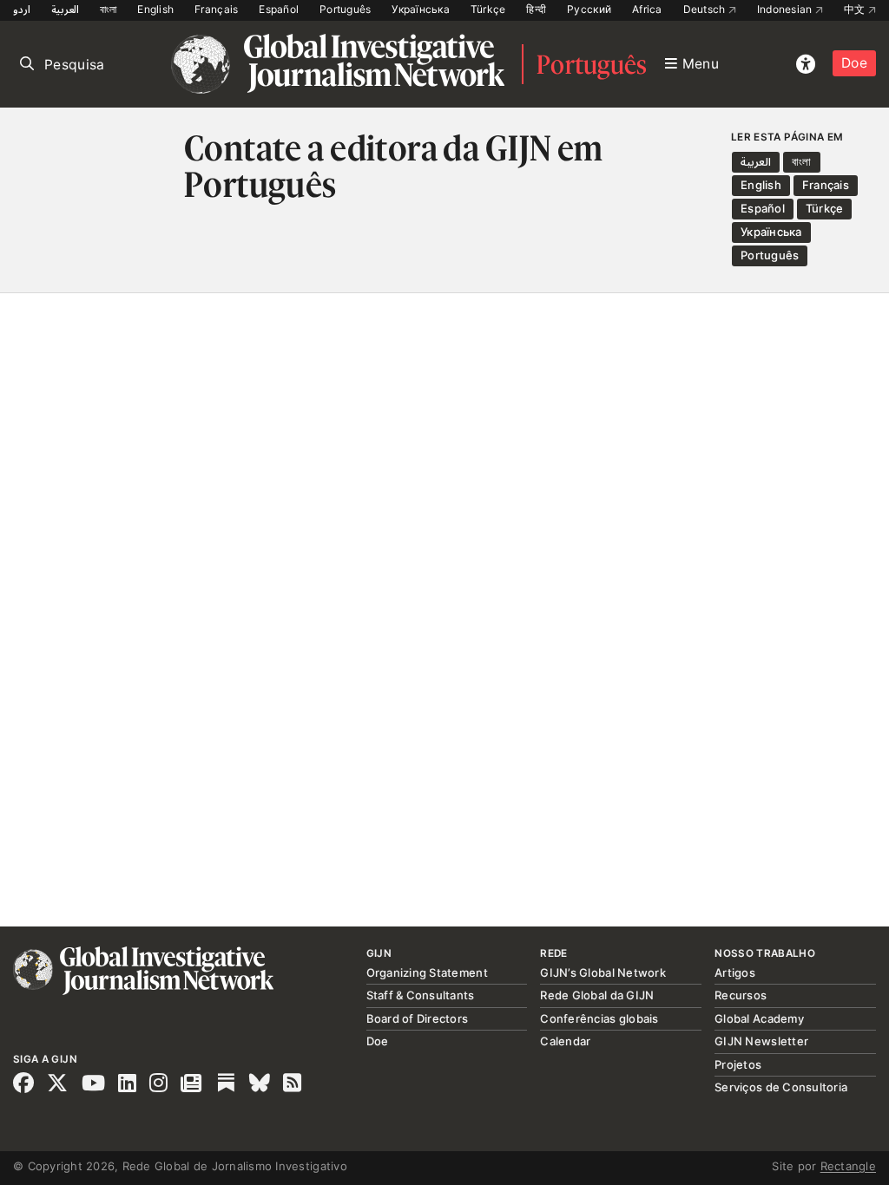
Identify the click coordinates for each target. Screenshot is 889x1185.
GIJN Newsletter (761, 1041)
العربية (65, 9)
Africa (647, 9)
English (155, 9)
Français (216, 9)
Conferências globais (599, 1018)
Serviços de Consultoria (780, 1087)
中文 (856, 9)
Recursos (740, 995)
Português (345, 9)
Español (279, 9)
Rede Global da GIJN (597, 995)
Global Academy (759, 1018)
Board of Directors (417, 1018)
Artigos (734, 972)
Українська (421, 9)
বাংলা (108, 9)
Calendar (565, 1041)
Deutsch (705, 9)
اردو (21, 9)
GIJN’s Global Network (602, 972)
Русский (589, 9)
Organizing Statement (427, 972)
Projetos (737, 1064)
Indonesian (786, 9)
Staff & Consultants (420, 995)
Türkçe (488, 9)
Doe (854, 63)
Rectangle (848, 1166)
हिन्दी (536, 9)
